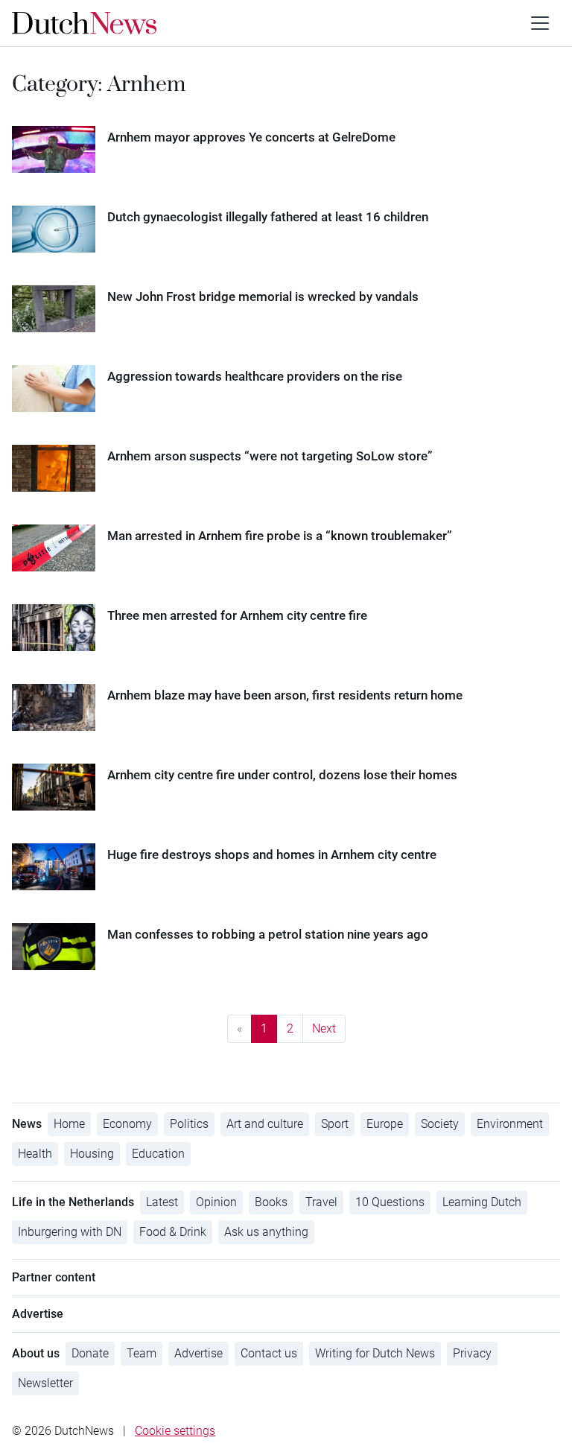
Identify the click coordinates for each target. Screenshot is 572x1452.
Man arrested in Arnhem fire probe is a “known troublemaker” (279, 535)
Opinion (216, 1202)
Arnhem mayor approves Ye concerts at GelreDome (251, 137)
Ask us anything (266, 1232)
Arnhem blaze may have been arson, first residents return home (285, 695)
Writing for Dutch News (375, 1353)
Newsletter (45, 1383)
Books (271, 1202)
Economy (127, 1124)
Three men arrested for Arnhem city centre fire (237, 615)
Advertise (198, 1353)
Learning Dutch (481, 1202)
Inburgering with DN (69, 1232)
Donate (90, 1353)
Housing (92, 1154)
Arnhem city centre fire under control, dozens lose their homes (282, 774)
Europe (384, 1124)
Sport (335, 1124)
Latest (162, 1202)
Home (69, 1124)
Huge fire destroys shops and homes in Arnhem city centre (271, 854)
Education (158, 1154)
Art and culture (264, 1124)
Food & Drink (172, 1232)
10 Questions (390, 1202)
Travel (321, 1202)
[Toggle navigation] (540, 23)
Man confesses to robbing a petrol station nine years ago (267, 934)
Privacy (472, 1353)
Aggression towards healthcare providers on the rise (254, 376)
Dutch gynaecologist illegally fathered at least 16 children (267, 216)
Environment (510, 1124)
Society (440, 1124)
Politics (189, 1124)
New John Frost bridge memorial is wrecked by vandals (263, 296)
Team (141, 1353)
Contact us (269, 1353)
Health (35, 1154)
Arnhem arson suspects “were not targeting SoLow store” (270, 455)
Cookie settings (175, 1431)
